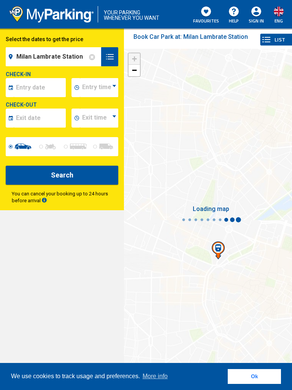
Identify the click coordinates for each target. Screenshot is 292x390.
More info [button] (155, 376)
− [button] (134, 70)
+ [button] (134, 59)
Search (62, 175)
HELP (234, 20)
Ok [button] (254, 376)
